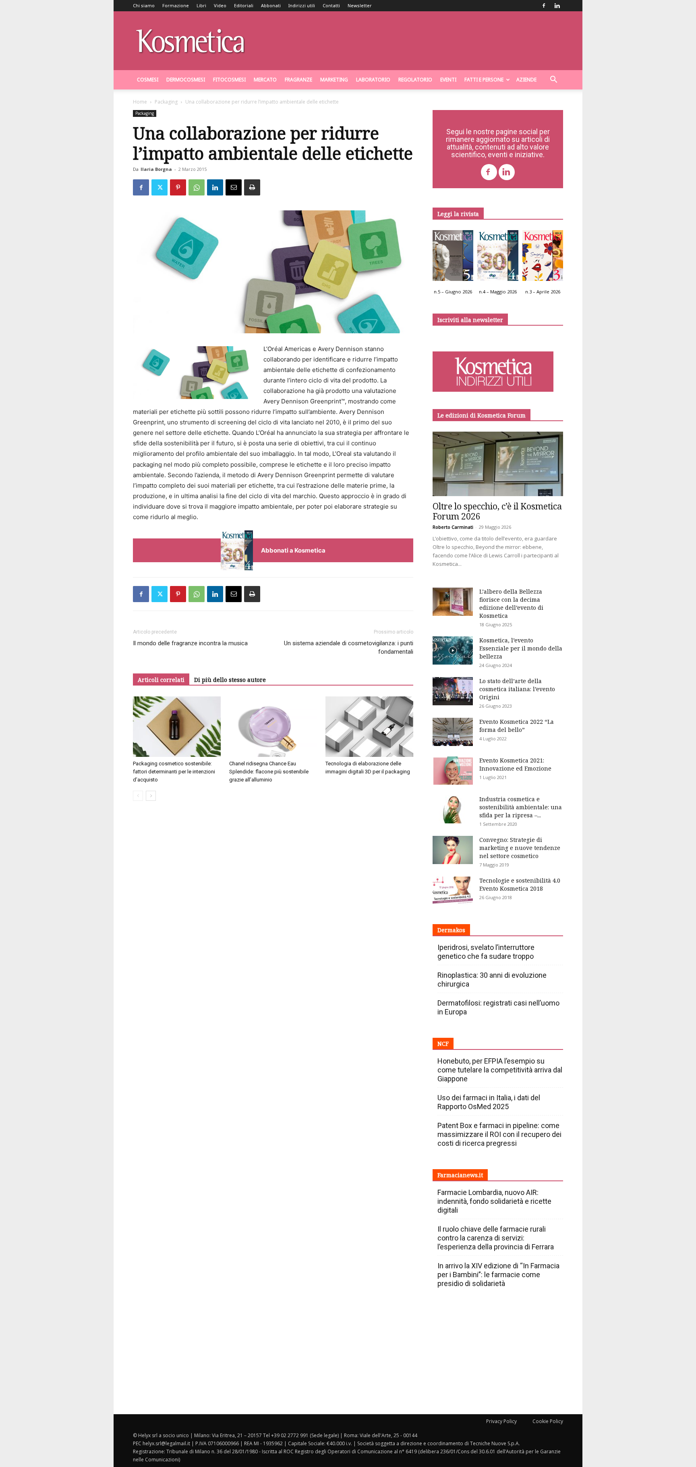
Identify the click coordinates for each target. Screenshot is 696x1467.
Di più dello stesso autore (230, 680)
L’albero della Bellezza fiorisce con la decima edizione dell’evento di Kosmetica (511, 603)
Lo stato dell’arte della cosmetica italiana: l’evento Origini (517, 689)
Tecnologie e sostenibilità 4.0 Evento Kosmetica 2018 (519, 884)
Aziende (526, 79)
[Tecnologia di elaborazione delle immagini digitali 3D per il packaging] (369, 726)
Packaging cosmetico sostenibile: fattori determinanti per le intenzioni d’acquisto (174, 772)
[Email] (234, 187)
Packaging (166, 101)
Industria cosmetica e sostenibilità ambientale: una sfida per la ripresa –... (520, 807)
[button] (553, 80)
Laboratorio (373, 79)
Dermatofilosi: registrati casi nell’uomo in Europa (498, 1007)
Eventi (448, 79)
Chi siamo (144, 5)
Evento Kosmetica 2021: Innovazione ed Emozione (515, 764)
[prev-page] (138, 796)
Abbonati (271, 5)
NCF (443, 1043)
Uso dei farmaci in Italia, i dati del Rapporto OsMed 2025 (488, 1102)
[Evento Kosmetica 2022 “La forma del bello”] (453, 732)
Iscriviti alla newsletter (470, 320)
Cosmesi (147, 79)
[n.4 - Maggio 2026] (497, 257)
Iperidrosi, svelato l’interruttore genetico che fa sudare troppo (485, 951)
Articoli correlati (161, 680)
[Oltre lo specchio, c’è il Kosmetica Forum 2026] (498, 464)
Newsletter (360, 5)
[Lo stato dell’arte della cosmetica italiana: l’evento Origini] (453, 691)
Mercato (265, 79)
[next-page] (151, 796)
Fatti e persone (483, 79)
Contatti (331, 5)
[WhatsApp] (196, 187)
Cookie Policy (547, 1421)
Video (220, 5)
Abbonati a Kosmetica (293, 550)
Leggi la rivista (458, 214)
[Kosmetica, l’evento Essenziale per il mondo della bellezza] (453, 650)
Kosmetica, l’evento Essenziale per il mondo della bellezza (520, 648)
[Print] (252, 187)
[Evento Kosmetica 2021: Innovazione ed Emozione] (453, 770)
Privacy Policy (501, 1421)
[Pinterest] (178, 187)
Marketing (334, 79)
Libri (201, 5)
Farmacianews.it (460, 1175)
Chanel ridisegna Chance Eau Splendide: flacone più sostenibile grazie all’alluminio (269, 772)
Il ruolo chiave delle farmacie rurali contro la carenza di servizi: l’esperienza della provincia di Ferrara (495, 1238)
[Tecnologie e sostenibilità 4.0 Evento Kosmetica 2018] (453, 891)
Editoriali (243, 5)
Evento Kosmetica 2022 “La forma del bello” (516, 726)
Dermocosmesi (185, 79)
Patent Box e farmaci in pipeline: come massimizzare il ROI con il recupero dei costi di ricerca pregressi (499, 1134)
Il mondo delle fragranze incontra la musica (190, 643)
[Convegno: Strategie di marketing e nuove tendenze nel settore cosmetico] (453, 850)
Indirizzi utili (301, 5)
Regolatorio (415, 79)
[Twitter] (159, 187)
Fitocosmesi (229, 79)
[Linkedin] (557, 5)
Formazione (175, 5)
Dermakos (451, 930)
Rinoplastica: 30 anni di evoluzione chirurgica (492, 979)
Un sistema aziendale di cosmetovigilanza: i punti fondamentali (348, 647)
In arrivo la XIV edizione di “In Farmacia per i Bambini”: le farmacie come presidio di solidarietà (498, 1274)
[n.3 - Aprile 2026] (542, 257)
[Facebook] (544, 5)
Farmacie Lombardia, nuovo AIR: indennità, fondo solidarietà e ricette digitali (494, 1201)
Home (140, 101)
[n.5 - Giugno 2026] (453, 257)
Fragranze (298, 79)
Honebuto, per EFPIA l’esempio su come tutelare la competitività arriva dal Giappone (499, 1070)
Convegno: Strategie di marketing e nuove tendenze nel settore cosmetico (519, 848)
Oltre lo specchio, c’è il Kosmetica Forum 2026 (497, 511)
